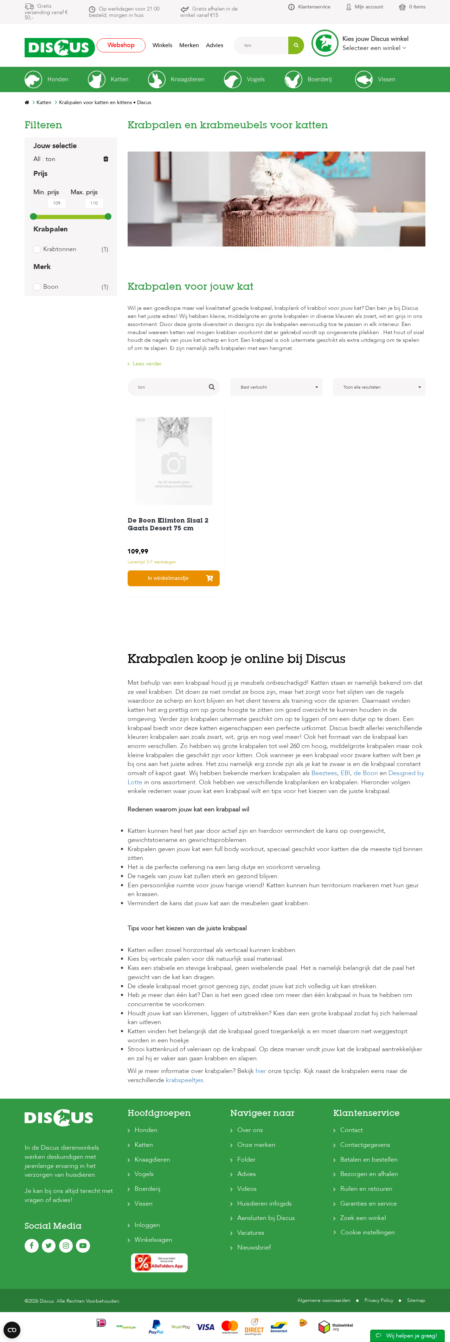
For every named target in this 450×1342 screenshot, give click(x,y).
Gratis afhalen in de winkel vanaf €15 (209, 12)
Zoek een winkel (363, 1218)
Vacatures (250, 1232)
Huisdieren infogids (264, 1203)
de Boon (366, 773)
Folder (246, 1159)
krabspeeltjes (184, 1080)
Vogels (144, 1174)
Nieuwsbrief (254, 1247)
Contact (351, 1130)
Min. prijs (46, 192)
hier (261, 1071)
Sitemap (416, 1300)
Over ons (250, 1130)
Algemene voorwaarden (324, 1300)
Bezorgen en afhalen (369, 1174)
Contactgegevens (365, 1144)
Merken (189, 45)
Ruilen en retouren (366, 1188)
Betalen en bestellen (369, 1159)
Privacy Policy (379, 1300)
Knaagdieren (152, 1159)
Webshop (121, 45)
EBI (344, 773)
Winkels (162, 45)
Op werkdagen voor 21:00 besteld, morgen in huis (124, 12)
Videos (247, 1188)
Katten (144, 1144)
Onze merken (256, 1144)
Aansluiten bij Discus (266, 1218)
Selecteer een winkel (372, 48)
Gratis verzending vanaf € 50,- (46, 11)
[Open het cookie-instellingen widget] (12, 1330)
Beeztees (324, 773)
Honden (146, 1130)
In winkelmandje (168, 578)
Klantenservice (314, 7)
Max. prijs (84, 192)
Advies (214, 45)
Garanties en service (368, 1203)
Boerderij (147, 1188)
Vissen (144, 1203)
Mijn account (369, 7)
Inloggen (147, 1225)
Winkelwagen (153, 1239)
